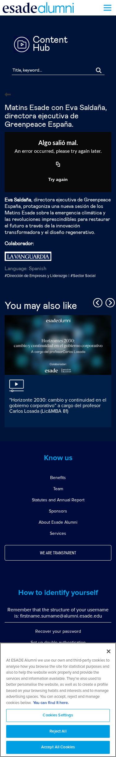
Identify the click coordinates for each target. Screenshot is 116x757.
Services (58, 533)
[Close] (108, 651)
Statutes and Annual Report (58, 500)
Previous (97, 302)
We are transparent (58, 553)
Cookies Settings (58, 715)
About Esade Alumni (58, 522)
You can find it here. (51, 703)
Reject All (57, 731)
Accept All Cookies (58, 747)
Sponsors (58, 511)
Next (109, 302)
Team (58, 488)
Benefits (58, 477)
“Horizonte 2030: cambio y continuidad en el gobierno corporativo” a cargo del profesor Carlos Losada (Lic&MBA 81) (57, 405)
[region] (58, 700)
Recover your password (58, 631)
